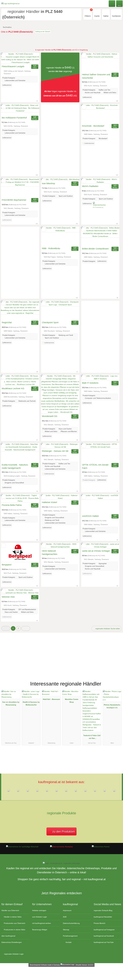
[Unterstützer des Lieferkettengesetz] (22, 847)
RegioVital (7, 322)
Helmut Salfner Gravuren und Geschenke (96, 76)
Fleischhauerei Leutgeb (13, 66)
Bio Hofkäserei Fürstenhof (14, 118)
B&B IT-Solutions (90, 383)
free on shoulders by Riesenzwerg (10, 703)
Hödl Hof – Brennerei (51, 699)
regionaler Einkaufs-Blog (103, 910)
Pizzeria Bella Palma (12, 505)
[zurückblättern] (7, 58)
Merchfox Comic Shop (71, 700)
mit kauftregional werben (41, 923)
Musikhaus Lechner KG (13, 388)
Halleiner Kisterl (49, 502)
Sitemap (66, 930)
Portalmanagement (70, 936)
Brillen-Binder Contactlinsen (95, 248)
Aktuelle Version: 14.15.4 (84, 965)
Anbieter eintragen (39, 910)
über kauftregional (8, 936)
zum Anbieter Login (39, 917)
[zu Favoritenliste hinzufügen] (3, 55)
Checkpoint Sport (50, 322)
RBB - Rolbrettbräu (51, 248)
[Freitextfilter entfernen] (112, 3)
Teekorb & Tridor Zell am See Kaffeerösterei (91, 737)
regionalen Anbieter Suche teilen (107, 629)
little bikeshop (48, 183)
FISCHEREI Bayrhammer (14, 200)
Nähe (105, 16)
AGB (64, 917)
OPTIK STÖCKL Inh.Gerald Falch (95, 466)
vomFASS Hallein (90, 516)
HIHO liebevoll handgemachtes (49, 552)
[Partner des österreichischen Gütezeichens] (101, 847)
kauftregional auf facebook (104, 936)
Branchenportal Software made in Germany (44, 965)
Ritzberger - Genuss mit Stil (55, 451)
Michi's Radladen (90, 186)
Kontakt (68, 942)
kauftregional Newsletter (103, 917)
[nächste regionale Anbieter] (25, 628)
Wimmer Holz (8, 597)
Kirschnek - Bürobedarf (93, 126)
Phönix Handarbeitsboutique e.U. (112, 706)
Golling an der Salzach (42, 31)
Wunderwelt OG (49, 416)
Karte (97, 16)
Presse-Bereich (99, 923)
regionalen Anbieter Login (14, 954)
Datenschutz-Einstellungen (11, 942)
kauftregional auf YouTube (104, 942)
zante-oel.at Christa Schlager (96, 551)
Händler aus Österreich (10, 910)
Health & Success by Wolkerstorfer (31, 703)
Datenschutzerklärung (71, 923)
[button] (5, 628)
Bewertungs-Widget (39, 930)
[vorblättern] (33, 58)
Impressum (67, 910)
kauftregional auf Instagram (104, 930)
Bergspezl (6, 564)
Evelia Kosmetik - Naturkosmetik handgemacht (15, 466)
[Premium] (118, 682)
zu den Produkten (63, 831)
